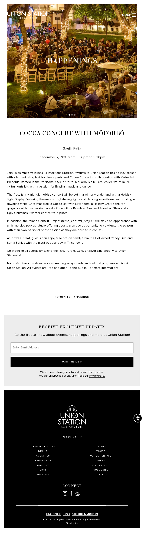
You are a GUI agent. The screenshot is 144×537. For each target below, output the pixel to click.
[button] (69, 115)
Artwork (43, 475)
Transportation (43, 446)
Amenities (43, 456)
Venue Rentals (101, 456)
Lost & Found (101, 465)
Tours (101, 451)
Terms (66, 514)
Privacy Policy (97, 376)
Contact (101, 475)
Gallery (43, 465)
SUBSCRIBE (101, 470)
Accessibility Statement (85, 514)
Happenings (43, 461)
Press (101, 461)
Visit (43, 470)
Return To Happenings (72, 297)
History (101, 446)
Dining (43, 451)
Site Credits (72, 523)
